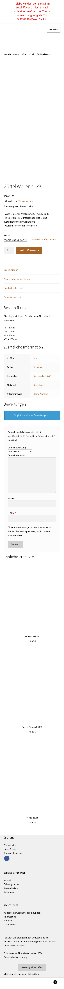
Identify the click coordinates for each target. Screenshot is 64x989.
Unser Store (10, 849)
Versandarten (11, 888)
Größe (7, 235)
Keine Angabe (40, 393)
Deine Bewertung (17, 447)
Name (12, 498)
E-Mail (12, 512)
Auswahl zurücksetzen (44, 239)
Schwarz (37, 367)
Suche (32, 983)
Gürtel (24, 54)
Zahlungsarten (11, 884)
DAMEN (16, 54)
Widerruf (8, 920)
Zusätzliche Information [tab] (17, 278)
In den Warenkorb (29, 250)
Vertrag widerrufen (32, 967)
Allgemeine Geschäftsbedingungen (22, 912)
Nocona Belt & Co (42, 376)
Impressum (10, 916)
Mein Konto (10, 983)
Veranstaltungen (13, 852)
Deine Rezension (17, 455)
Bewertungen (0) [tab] (12, 297)
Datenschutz (10, 924)
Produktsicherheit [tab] (13, 288)
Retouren (9, 892)
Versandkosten (25, 201)
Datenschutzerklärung (16, 957)
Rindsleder (39, 384)
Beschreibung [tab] (11, 269)
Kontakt (8, 880)
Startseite (7, 54)
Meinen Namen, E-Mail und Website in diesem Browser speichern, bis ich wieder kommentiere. (29, 531)
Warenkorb (49, 981)
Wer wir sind (10, 845)
